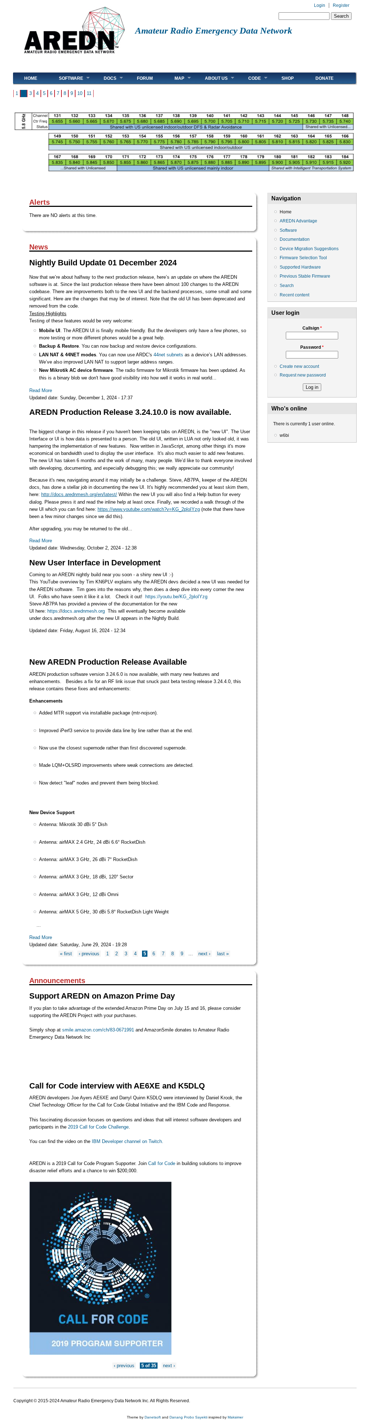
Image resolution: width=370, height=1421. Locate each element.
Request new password (303, 375)
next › (204, 953)
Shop (287, 78)
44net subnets (167, 354)
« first (66, 953)
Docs (104, 78)
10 (79, 93)
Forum (145, 78)
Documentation (295, 239)
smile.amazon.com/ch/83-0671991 (98, 1030)
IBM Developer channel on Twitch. (126, 1141)
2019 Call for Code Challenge (98, 1127)
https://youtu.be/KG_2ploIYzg (176, 596)
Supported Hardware (300, 267)
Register (341, 5)
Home (30, 78)
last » (223, 953)
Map (174, 78)
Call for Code (162, 1163)
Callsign (312, 328)
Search (287, 285)
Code (249, 78)
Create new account (299, 366)
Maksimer (235, 1417)
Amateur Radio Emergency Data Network (213, 30)
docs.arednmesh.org (83, 611)
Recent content (294, 294)
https (52, 611)
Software (65, 78)
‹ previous (89, 953)
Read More (40, 390)
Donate (324, 78)
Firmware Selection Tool (303, 257)
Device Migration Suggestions (309, 248)
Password (312, 347)
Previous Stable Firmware (305, 276)
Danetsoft (153, 1417)
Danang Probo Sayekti (188, 1417)
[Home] (74, 56)
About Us (211, 78)
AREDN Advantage (298, 220)
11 (89, 93)
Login (319, 5)
